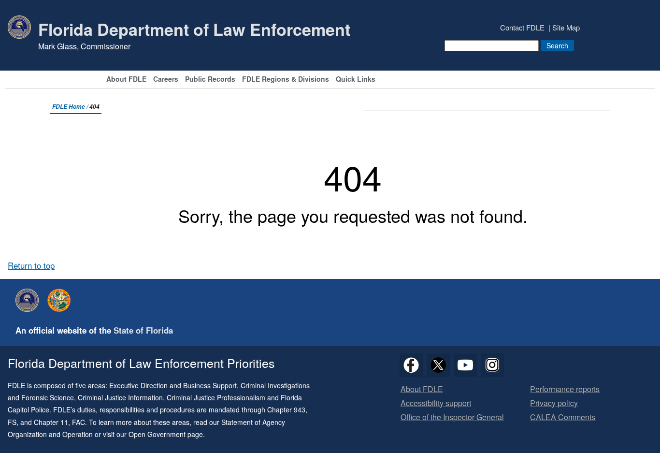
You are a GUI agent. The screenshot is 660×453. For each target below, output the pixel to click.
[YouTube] (465, 365)
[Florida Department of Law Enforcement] (29, 300)
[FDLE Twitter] (438, 365)
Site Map (566, 27)
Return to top (31, 265)
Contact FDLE (522, 27)
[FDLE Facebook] (411, 365)
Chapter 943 (286, 409)
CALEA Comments (562, 417)
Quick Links (355, 79)
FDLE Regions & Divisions (285, 79)
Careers (165, 79)
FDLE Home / (70, 106)
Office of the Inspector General (452, 417)
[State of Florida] (61, 300)
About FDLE (126, 79)
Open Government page (166, 434)
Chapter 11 (51, 422)
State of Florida (143, 330)
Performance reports (565, 389)
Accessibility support (436, 403)
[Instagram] (492, 365)
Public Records (210, 79)
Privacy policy (554, 403)
